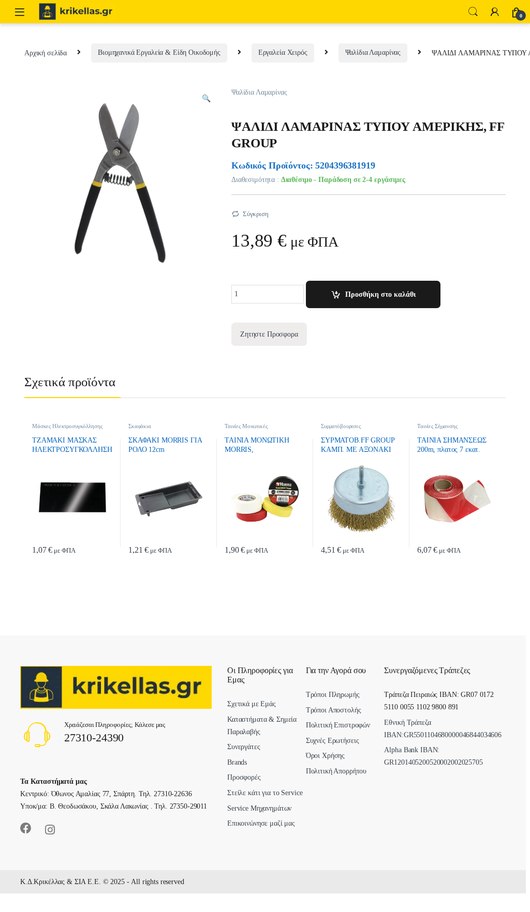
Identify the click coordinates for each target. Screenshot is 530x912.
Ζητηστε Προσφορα (269, 334)
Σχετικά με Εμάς (251, 704)
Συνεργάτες (243, 747)
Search (473, 12)
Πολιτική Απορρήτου (336, 771)
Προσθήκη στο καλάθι (380, 294)
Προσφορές (244, 777)
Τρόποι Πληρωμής (333, 694)
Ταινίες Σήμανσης (437, 426)
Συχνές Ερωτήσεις (332, 740)
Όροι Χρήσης (325, 755)
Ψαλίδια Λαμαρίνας (373, 52)
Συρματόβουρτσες (341, 426)
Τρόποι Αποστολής (333, 710)
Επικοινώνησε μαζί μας (261, 823)
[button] (206, 99)
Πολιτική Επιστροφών (338, 725)
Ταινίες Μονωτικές (246, 426)
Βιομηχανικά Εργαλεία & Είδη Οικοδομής (159, 52)
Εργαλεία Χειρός (282, 52)
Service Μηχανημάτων (259, 808)
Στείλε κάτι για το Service (264, 793)
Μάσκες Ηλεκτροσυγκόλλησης (67, 426)
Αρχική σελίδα (45, 52)
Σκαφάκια (139, 426)
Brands (237, 762)
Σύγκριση (256, 214)
